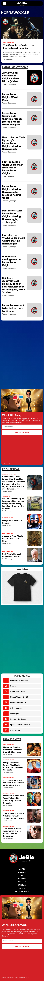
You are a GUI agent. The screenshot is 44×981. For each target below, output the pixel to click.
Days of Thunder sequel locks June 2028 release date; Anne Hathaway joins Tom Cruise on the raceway (13, 504)
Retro (22, 888)
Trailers (22, 882)
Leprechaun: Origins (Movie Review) (10, 97)
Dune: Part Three (17, 691)
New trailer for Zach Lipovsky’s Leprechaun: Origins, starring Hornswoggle (13, 143)
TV (22, 875)
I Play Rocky (15, 730)
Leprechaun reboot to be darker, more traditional (13, 308)
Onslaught (14, 713)
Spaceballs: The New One (21, 725)
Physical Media (22, 891)
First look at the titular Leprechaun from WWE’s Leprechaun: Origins (12, 167)
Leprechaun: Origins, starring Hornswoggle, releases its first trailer (11, 192)
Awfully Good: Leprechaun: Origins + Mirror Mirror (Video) (11, 77)
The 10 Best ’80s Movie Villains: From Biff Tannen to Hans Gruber (13, 815)
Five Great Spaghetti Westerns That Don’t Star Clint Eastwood (12, 749)
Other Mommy (16, 708)
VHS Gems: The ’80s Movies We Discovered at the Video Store (13, 782)
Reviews (22, 879)
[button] (4, 3)
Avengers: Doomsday (19, 680)
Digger (13, 686)
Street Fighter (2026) (19, 697)
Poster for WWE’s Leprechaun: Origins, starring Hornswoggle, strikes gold (12, 216)
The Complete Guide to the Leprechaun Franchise (18, 47)
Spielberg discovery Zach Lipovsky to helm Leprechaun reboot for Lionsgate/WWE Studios (13, 285)
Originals (22, 885)
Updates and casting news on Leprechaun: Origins (11, 261)
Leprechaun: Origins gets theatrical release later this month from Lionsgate (12, 119)
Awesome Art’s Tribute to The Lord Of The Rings (12, 538)
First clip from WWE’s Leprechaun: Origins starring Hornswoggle (13, 239)
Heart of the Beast (18, 719)
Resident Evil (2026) (18, 702)
